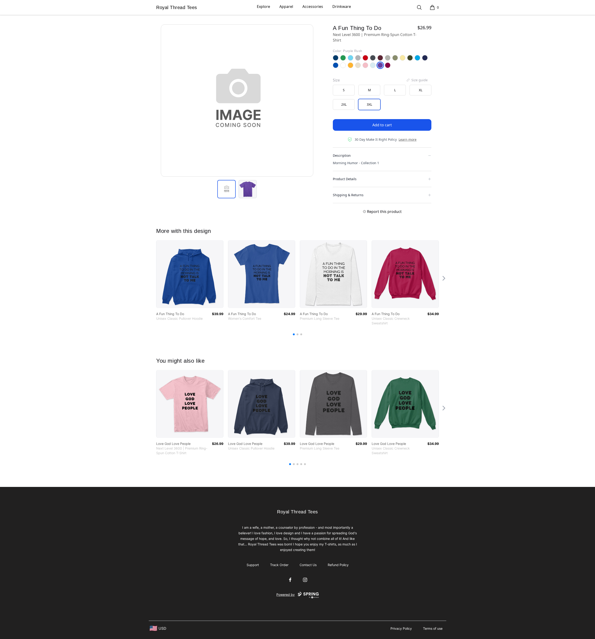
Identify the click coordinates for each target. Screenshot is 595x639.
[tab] (226, 189)
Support (253, 565)
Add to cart (382, 124)
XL (420, 90)
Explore (263, 6)
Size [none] (336, 80)
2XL (344, 104)
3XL (369, 104)
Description (342, 155)
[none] (417, 80)
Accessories (312, 6)
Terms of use (433, 628)
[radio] (344, 90)
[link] (189, 274)
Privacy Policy (401, 628)
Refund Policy (338, 565)
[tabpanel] (237, 100)
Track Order (279, 565)
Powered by (285, 595)
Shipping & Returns (348, 195)
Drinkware (341, 6)
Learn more (407, 139)
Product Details (345, 179)
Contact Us (308, 565)
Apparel (286, 6)
